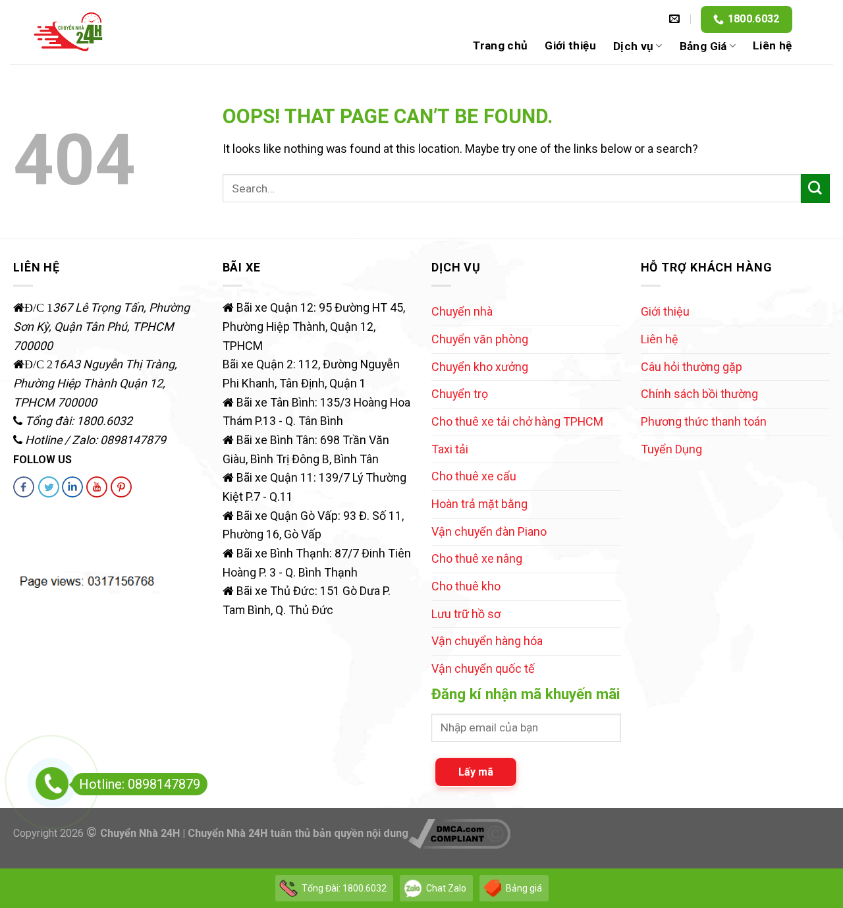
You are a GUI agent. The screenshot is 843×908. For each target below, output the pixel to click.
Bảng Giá (703, 46)
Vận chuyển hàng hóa (487, 641)
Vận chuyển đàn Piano (489, 531)
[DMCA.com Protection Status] (45, 536)
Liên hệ (772, 45)
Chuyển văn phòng (479, 339)
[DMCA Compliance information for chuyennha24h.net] (459, 833)
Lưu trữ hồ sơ (466, 614)
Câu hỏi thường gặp (691, 367)
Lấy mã (475, 772)
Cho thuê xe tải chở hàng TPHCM (517, 421)
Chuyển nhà (462, 311)
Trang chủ (500, 45)
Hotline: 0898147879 (139, 784)
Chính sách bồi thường (699, 394)
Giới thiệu (570, 45)
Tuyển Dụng (671, 449)
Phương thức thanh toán (704, 421)
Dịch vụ (633, 46)
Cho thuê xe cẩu (473, 476)
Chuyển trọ (459, 394)
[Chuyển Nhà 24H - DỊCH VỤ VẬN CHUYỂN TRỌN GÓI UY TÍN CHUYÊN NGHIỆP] (69, 32)
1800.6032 (754, 19)
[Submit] (815, 188)
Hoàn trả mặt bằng (479, 504)
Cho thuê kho (466, 586)
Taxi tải (449, 449)
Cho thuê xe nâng (476, 558)
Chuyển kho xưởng (479, 367)
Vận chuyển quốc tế (483, 668)
